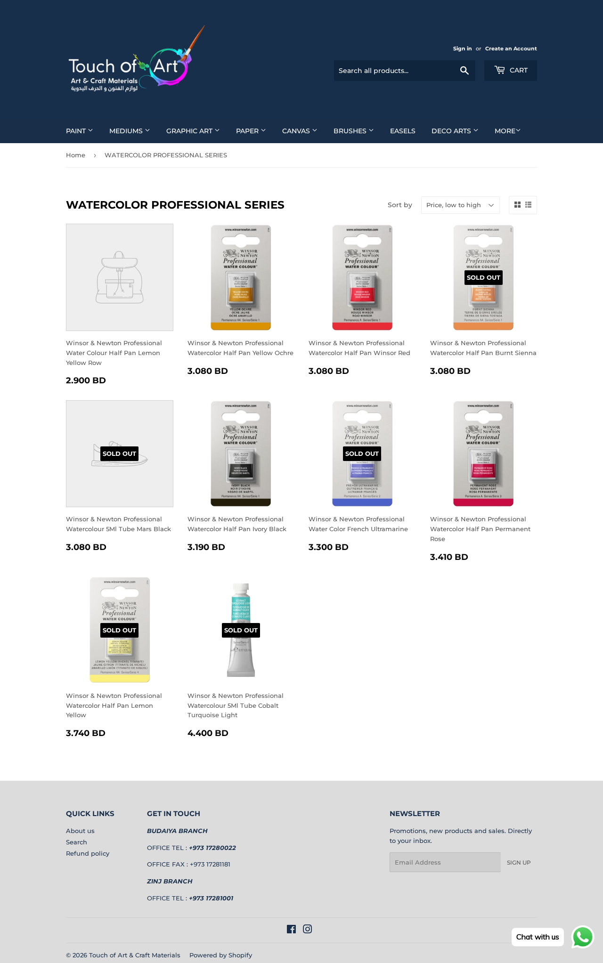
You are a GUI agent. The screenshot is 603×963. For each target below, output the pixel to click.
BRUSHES (351, 131)
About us (80, 830)
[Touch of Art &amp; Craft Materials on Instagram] (307, 930)
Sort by (400, 205)
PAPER (248, 131)
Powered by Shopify (220, 955)
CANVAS (297, 131)
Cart (518, 70)
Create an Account (511, 48)
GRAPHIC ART (190, 131)
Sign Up (519, 862)
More (505, 131)
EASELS (403, 131)
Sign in (462, 48)
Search (76, 842)
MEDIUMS (127, 131)
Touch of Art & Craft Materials (134, 955)
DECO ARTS (452, 131)
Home (75, 155)
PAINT (77, 131)
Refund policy (87, 853)
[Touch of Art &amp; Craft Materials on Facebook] (291, 930)
